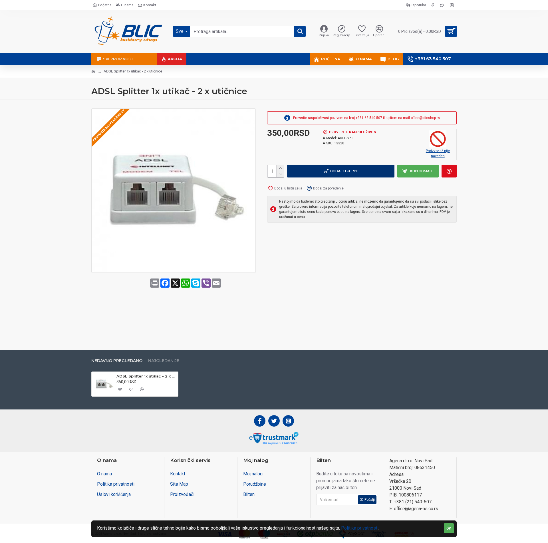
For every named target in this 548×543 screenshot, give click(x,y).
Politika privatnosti (359, 528)
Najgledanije (163, 360)
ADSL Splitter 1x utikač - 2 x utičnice (146, 376)
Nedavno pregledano (116, 360)
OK (448, 528)
